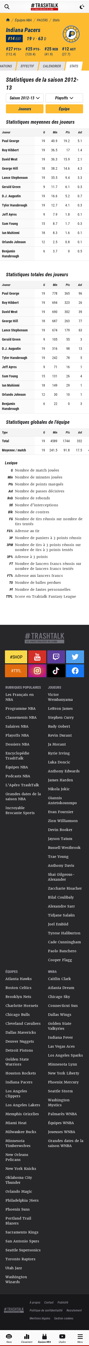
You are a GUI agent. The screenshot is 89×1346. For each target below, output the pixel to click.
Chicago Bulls (17, 1014)
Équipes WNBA (61, 1123)
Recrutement (74, 1310)
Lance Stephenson (15, 177)
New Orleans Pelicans (16, 1157)
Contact (49, 1302)
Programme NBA (20, 708)
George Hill (10, 168)
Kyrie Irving (59, 753)
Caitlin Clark (59, 979)
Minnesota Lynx (62, 1064)
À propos (35, 1302)
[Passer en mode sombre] (82, 7)
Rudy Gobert (59, 726)
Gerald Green (11, 186)
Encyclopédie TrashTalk (17, 755)
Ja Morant (57, 744)
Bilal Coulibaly (61, 897)
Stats (56, 20)
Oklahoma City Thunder (18, 1180)
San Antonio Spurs (22, 1241)
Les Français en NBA (19, 697)
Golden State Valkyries (59, 1026)
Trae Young (58, 856)
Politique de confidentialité (46, 1310)
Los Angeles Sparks (65, 1055)
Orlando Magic (18, 1191)
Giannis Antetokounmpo (62, 800)
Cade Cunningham (64, 942)
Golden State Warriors (17, 1062)
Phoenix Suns (17, 1209)
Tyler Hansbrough (14, 205)
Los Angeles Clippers (16, 1093)
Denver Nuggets (19, 1041)
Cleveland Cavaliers (23, 1023)
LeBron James (60, 708)
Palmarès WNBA (62, 1114)
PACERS (42, 20)
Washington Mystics (58, 1102)
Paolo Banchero (62, 951)
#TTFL (16, 670)
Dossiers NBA (17, 744)
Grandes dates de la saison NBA (23, 796)
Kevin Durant (60, 735)
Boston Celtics (18, 988)
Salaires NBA (16, 726)
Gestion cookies (63, 1318)
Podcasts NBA (17, 776)
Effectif (27, 66)
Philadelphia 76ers (22, 1200)
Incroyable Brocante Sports (20, 810)
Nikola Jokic (59, 789)
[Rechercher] (7, 7)
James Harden (60, 780)
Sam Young (10, 223)
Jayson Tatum (60, 838)
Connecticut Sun (63, 1005)
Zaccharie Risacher (65, 888)
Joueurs (24, 108)
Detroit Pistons (19, 1050)
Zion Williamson (63, 821)
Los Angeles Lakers (22, 1105)
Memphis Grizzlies (22, 1114)
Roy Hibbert (10, 150)
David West (9, 159)
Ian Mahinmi (11, 232)
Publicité (63, 1302)
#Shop (16, 657)
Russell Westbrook (64, 847)
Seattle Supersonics (23, 1250)
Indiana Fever (60, 1037)
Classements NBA (21, 717)
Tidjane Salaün (61, 915)
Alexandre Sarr (61, 906)
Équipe (64, 108)
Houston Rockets (20, 1073)
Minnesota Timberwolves (17, 1143)
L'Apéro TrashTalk (22, 785)
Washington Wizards (16, 1279)
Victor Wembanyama (60, 697)
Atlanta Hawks (18, 979)
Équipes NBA (23, 20)
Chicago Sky (59, 996)
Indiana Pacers (18, 1082)
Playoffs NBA (17, 735)
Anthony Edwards (64, 771)
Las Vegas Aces (61, 1046)
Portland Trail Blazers (18, 1221)
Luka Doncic (59, 762)
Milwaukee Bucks (20, 1132)
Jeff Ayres (9, 214)
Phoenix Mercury (63, 1082)
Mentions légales (40, 1318)
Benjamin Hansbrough (10, 253)
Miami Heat (15, 1123)
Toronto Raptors (20, 1259)
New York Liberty (63, 1073)
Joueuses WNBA (61, 1132)
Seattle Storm (60, 1091)
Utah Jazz (13, 1268)
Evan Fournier (60, 812)
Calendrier (52, 66)
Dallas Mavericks (20, 1032)
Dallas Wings (59, 1014)
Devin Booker (60, 830)
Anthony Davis (61, 865)
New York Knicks (20, 1168)
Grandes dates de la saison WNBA (65, 1143)
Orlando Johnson (14, 241)
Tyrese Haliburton (64, 933)
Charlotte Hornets (21, 1005)
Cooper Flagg (60, 960)
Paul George (10, 140)
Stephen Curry (61, 717)
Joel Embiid (58, 924)
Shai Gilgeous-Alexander (61, 877)
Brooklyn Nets (18, 996)
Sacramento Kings (21, 1232)
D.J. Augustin (11, 196)
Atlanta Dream (61, 988)
